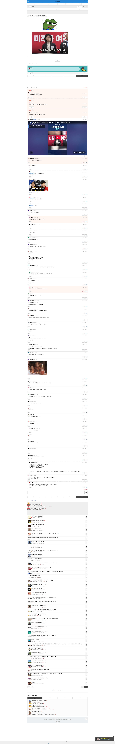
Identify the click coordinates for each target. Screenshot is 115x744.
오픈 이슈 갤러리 (30, 6)
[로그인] (84, 1)
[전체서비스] (87, 1)
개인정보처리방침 (52, 719)
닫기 (113, 736)
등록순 (33, 87)
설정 (63, 718)
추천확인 (29, 63)
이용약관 (45, 719)
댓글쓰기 (81, 75)
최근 (29, 686)
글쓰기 (87, 6)
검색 (82, 686)
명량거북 (29, 16)
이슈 (80, 698)
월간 (65, 698)
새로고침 (86, 87)
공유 (82, 63)
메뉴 (28, 73)
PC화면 (56, 718)
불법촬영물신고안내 (67, 719)
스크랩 (86, 63)
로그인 (52, 718)
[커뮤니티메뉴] (28, 1)
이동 (31, 97)
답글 (29, 97)
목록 (33, 75)
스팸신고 (35, 63)
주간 (50, 698)
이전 (57, 75)
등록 (86, 492)
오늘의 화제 (35, 698)
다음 (69, 75)
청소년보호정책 (59, 719)
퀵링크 (60, 718)
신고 (32, 63)
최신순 (36, 87)
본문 (45, 75)
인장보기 (30, 73)
